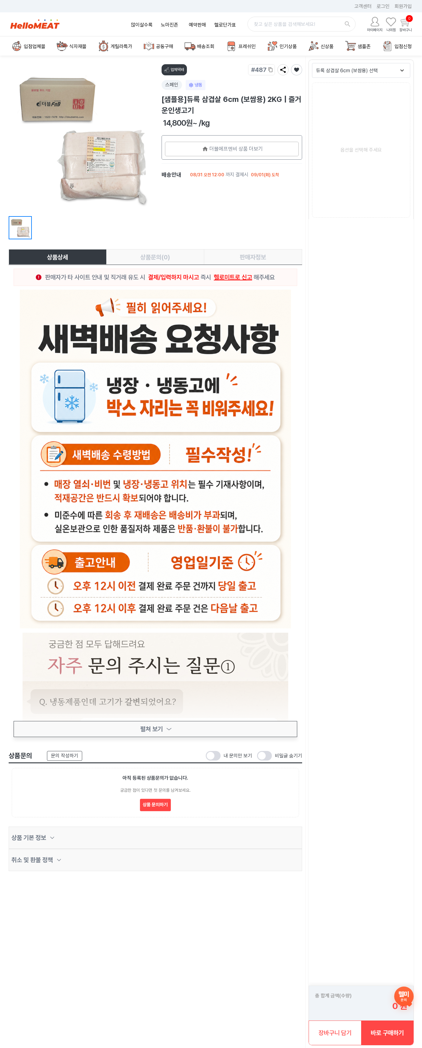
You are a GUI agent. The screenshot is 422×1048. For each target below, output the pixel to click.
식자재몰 (78, 46)
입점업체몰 (34, 46)
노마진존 (169, 25)
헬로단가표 (225, 25)
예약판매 (197, 25)
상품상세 (57, 257)
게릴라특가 (121, 46)
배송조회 (205, 46)
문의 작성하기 (64, 756)
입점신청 (403, 46)
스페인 (171, 85)
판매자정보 (253, 257)
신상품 (327, 46)
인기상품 (288, 46)
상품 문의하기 (155, 804)
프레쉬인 (247, 46)
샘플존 (364, 46)
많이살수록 (142, 25)
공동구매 (164, 46)
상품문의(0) (155, 257)
